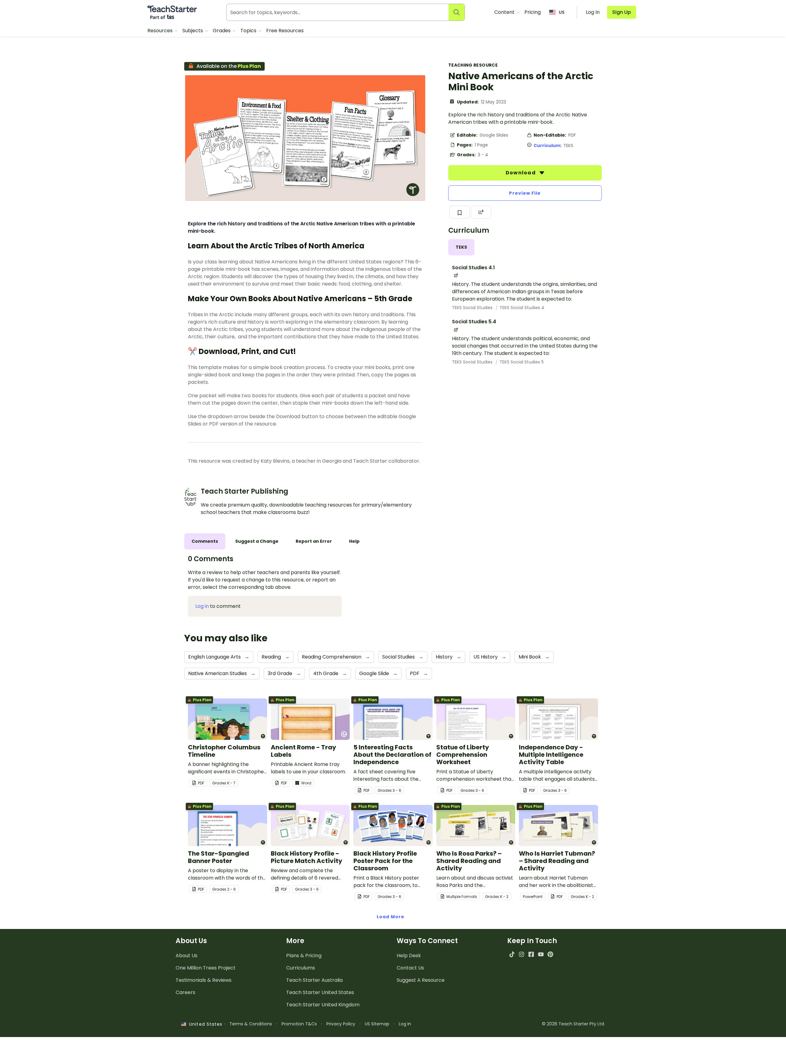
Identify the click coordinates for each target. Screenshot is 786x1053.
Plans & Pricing (303, 955)
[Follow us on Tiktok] (512, 954)
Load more (390, 917)
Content (505, 12)
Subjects (193, 30)
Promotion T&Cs (299, 1024)
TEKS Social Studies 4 (522, 308)
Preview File (525, 193)
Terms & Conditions (250, 1024)
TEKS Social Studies (473, 308)
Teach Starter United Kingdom (323, 1004)
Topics (249, 30)
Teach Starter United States (320, 992)
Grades (222, 30)
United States (204, 1024)
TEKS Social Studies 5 (522, 362)
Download (521, 172)
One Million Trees (205, 967)
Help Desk (409, 955)
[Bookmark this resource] (459, 212)
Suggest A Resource (421, 980)
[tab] (461, 247)
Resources (160, 30)
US (561, 12)
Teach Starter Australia (314, 980)
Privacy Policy (340, 1024)
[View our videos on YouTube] (541, 954)
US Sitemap (377, 1024)
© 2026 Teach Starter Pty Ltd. (573, 1024)
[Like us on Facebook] (531, 954)
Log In (405, 1024)
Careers (185, 992)
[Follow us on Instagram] (521, 954)
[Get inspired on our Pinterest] (550, 954)
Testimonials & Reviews (204, 980)
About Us (186, 955)
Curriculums (300, 967)
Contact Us (410, 967)
